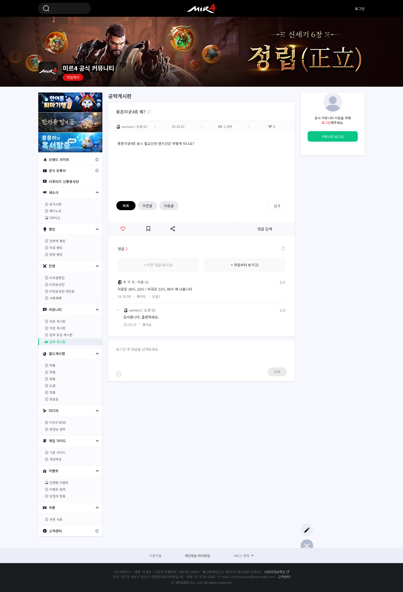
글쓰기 (307, 530)
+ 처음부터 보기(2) (245, 264)
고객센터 (284, 576)
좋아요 (123, 229)
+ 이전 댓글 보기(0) (158, 264)
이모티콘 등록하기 (119, 374)
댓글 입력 (264, 229)
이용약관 (155, 555)
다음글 (169, 205)
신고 (277, 205)
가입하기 (73, 77)
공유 (172, 229)
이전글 (147, 205)
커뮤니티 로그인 (333, 136)
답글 (156, 296)
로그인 (360, 8)
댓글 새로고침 (283, 248)
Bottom (307, 545)
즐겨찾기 (148, 229)
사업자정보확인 (274, 571)
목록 (126, 205)
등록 (277, 371)
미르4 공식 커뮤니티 (201, 8)
